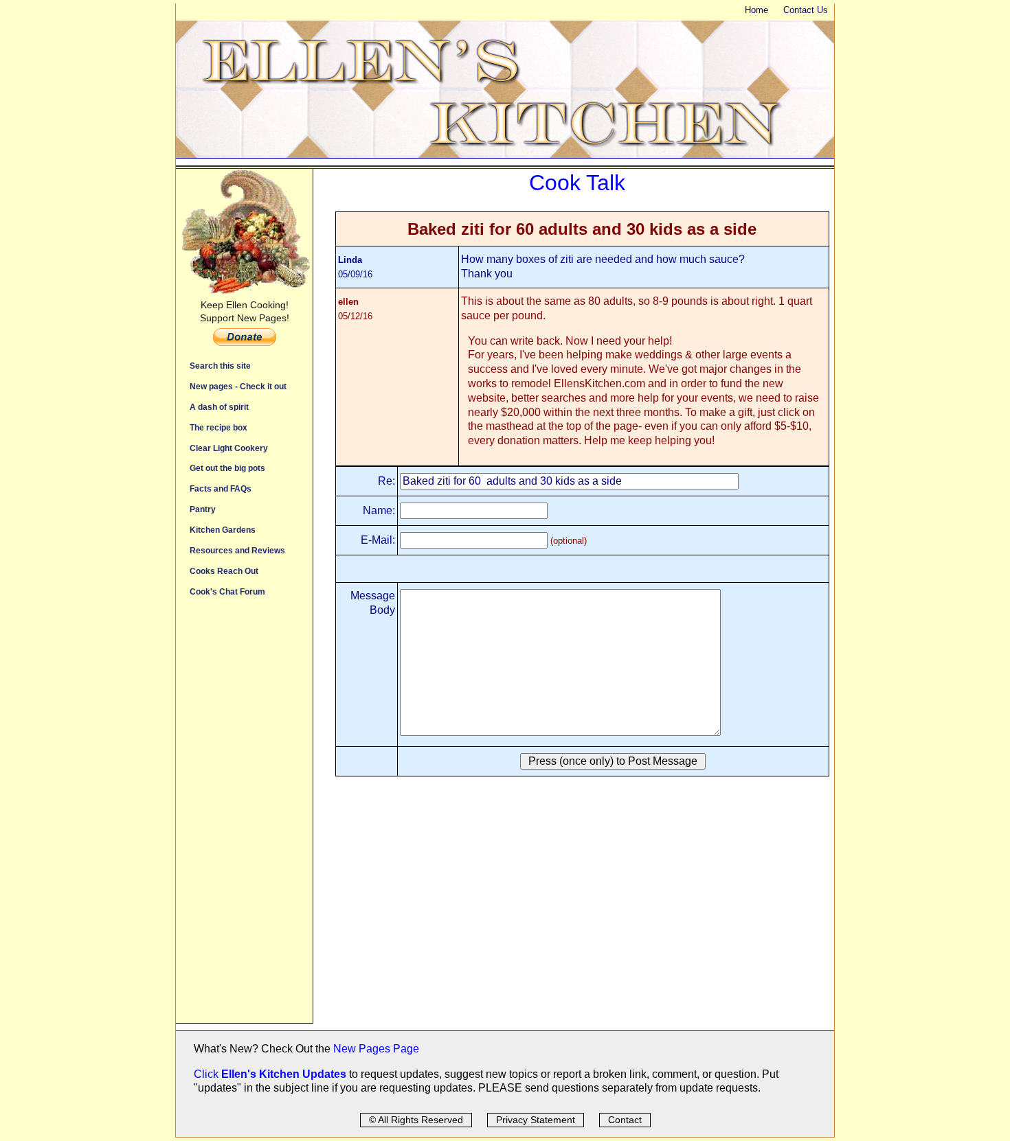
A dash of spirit (219, 406)
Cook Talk (577, 182)
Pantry (203, 509)
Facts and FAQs (220, 488)
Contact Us (805, 10)
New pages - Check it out (238, 386)
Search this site (220, 365)
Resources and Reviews (237, 550)
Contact (625, 1119)
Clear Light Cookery (229, 447)
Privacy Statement (535, 1119)
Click (207, 1074)
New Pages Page (376, 1048)
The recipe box (218, 427)
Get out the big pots (227, 467)
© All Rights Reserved (416, 1119)
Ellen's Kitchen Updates (283, 1074)
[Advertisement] (244, 817)
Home (756, 10)
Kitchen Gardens (223, 529)
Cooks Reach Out (224, 570)
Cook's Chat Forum (227, 591)
